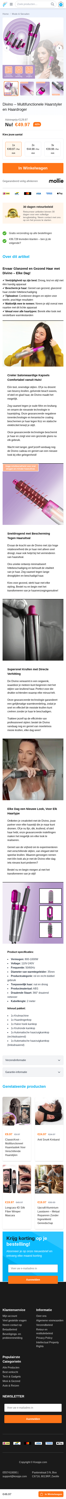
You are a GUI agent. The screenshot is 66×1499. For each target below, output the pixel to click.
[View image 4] (59, 89)
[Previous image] (7, 48)
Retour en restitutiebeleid (44, 1331)
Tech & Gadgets (12, 1376)
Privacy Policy (44, 1338)
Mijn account (10, 1316)
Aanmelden (33, 1279)
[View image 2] (27, 89)
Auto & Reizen (11, 1385)
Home (6, 14)
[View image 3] (43, 89)
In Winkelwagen (33, 168)
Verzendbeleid (44, 1325)
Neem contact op (12, 1325)
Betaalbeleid (10, 1329)
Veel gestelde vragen (15, 1320)
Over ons (41, 1316)
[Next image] (59, 48)
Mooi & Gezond (11, 1381)
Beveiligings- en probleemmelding (12, 1336)
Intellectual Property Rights (47, 1344)
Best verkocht (10, 1372)
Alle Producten (11, 1367)
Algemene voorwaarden (49, 1320)
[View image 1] (11, 89)
